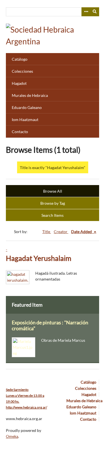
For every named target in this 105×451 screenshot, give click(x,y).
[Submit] (94, 11)
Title (46, 231)
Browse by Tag (52, 203)
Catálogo (19, 59)
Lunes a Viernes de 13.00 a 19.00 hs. (25, 395)
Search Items (52, 215)
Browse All (52, 191)
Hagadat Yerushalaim (38, 258)
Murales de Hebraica (30, 95)
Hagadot (19, 83)
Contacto (20, 131)
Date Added (82, 231)
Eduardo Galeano (27, 107)
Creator (61, 231)
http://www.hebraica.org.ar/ (26, 407)
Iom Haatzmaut (25, 119)
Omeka (12, 436)
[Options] (85, 11)
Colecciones (22, 71)
